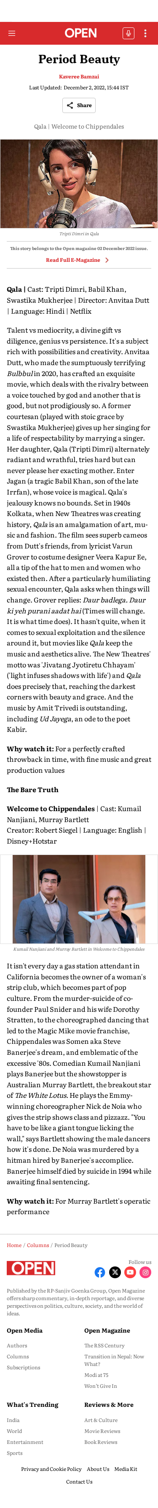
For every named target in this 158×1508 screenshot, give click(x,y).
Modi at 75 (96, 1375)
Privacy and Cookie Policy (51, 1469)
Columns (18, 1356)
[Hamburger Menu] (12, 33)
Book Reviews (100, 1442)
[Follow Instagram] (145, 1272)
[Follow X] (115, 1272)
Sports (14, 1453)
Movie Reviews (102, 1431)
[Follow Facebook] (100, 1272)
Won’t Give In (100, 1386)
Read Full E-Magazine (73, 259)
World (14, 1431)
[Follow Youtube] (130, 1272)
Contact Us (79, 1481)
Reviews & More (109, 1404)
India (13, 1420)
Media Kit (125, 1469)
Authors (17, 1345)
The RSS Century (104, 1345)
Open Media (25, 1330)
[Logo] (79, 33)
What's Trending (32, 1404)
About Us (98, 1469)
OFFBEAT (128, 33)
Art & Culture (101, 1420)
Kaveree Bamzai (79, 76)
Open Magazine (107, 1330)
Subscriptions (23, 1367)
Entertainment (25, 1442)
